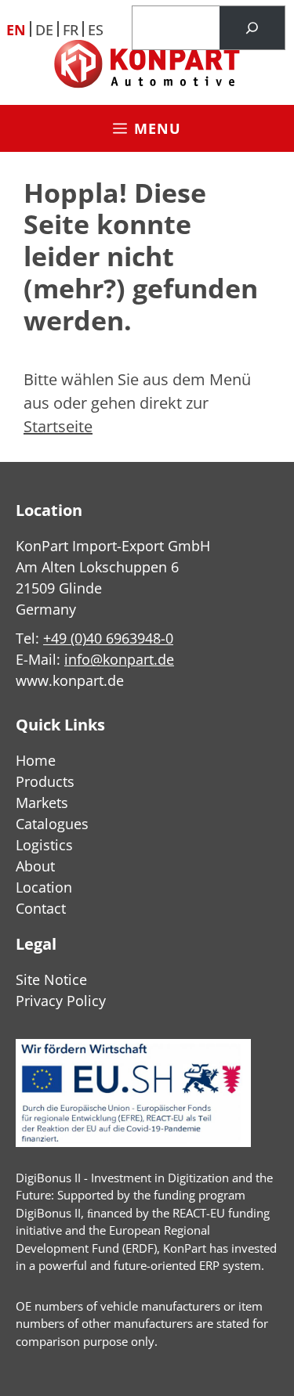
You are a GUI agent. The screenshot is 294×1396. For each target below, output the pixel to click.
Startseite (58, 426)
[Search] (252, 28)
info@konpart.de (119, 659)
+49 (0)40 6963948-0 (108, 638)
